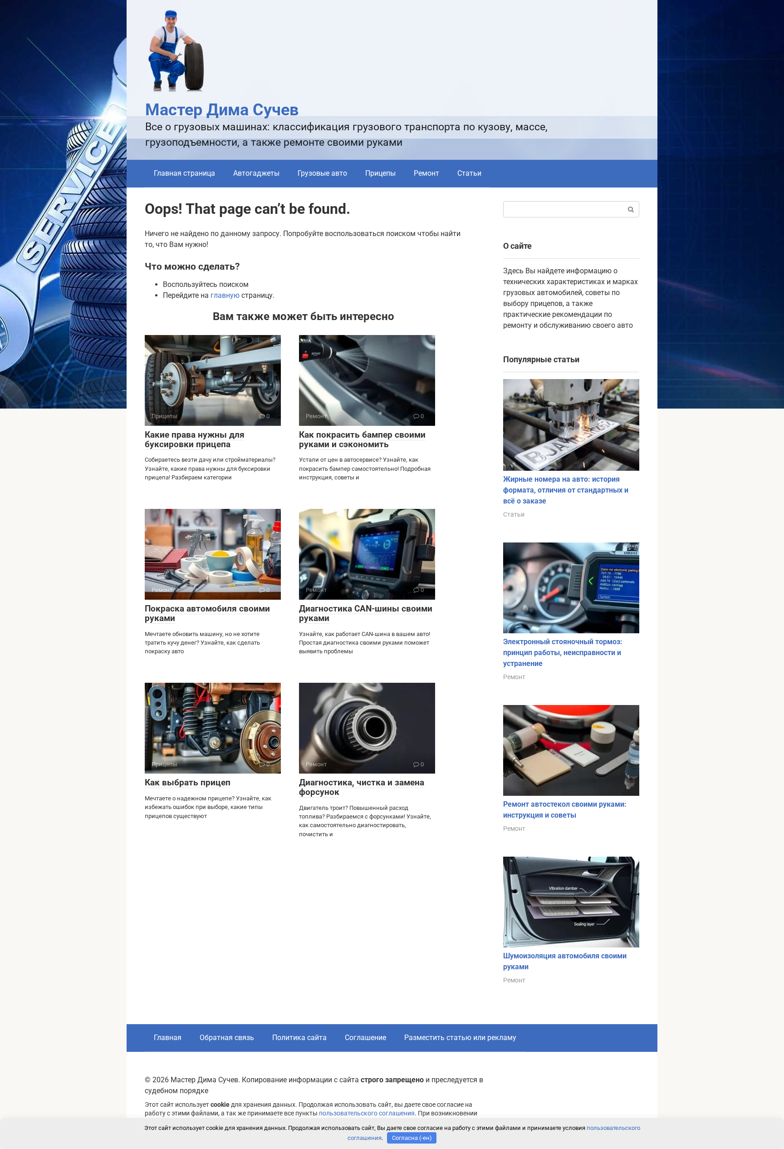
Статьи (469, 173)
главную (225, 295)
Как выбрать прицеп (187, 782)
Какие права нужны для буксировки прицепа (195, 439)
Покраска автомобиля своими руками (207, 613)
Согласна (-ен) (412, 1137)
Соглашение (365, 1037)
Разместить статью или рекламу (460, 1037)
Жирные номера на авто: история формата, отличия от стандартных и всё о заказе (565, 490)
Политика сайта (299, 1037)
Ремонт (426, 173)
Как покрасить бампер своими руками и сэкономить (362, 439)
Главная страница (184, 173)
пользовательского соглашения (367, 1113)
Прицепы (380, 173)
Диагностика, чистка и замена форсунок (361, 787)
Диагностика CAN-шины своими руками (365, 613)
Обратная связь (227, 1037)
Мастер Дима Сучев (222, 109)
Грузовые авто (322, 173)
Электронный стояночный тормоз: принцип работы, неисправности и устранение (562, 652)
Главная (167, 1037)
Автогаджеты (256, 173)
